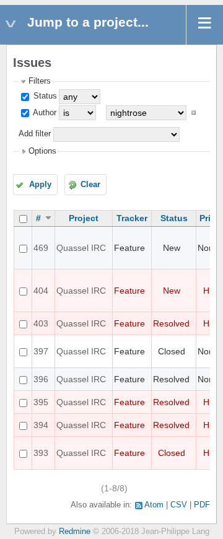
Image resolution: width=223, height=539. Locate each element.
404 (40, 291)
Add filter (35, 133)
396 (40, 379)
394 (40, 425)
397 (40, 351)
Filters (39, 81)
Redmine (74, 531)
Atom (154, 505)
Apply (40, 184)
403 (40, 323)
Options (42, 151)
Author (43, 112)
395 (40, 402)
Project (83, 218)
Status (44, 96)
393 (40, 453)
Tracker (131, 218)
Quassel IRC (81, 248)
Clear (90, 184)
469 (40, 248)
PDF (202, 505)
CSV (178, 505)
